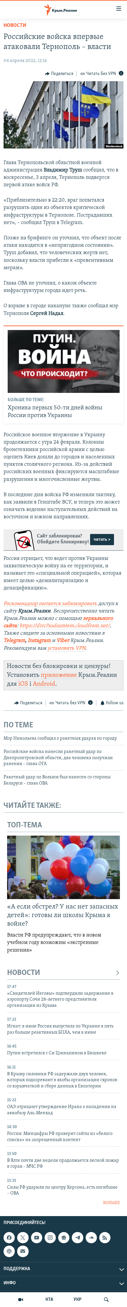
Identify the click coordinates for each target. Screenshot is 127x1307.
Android (44, 684)
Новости (15, 25)
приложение (59, 675)
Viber (63, 640)
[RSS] (104, 1237)
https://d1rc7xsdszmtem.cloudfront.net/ (64, 626)
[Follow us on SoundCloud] (91, 1237)
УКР (78, 1299)
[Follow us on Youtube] (36, 1237)
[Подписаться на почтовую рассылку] (22, 1251)
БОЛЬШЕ (111, 1203)
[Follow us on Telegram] (77, 1237)
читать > (102, 539)
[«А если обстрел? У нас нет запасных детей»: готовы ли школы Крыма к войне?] (63, 867)
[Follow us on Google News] (63, 1237)
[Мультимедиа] (21, 1299)
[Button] (59, 74)
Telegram (14, 640)
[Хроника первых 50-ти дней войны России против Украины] (64, 361)
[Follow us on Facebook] (9, 1237)
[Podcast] (9, 1251)
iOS (23, 684)
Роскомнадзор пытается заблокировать (50, 604)
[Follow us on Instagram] (50, 1237)
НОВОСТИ (23, 973)
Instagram (39, 640)
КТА (49, 1299)
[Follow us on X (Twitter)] (22, 1237)
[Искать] (106, 1299)
